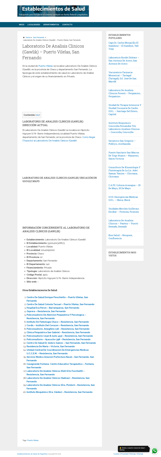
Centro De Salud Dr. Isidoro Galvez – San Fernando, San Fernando (61, 343)
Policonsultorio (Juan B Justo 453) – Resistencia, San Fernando (60, 336)
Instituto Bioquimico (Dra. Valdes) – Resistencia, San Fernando (60, 392)
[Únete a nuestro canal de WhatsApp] (154, 450)
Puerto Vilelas (45, 66)
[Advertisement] (59, 95)
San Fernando (38, 37)
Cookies (116, 454)
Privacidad (124, 454)
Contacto (67, 25)
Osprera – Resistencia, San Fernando (46, 311)
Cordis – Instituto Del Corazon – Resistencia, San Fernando (58, 325)
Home (28, 37)
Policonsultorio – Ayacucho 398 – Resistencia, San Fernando (59, 339)
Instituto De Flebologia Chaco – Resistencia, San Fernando (58, 322)
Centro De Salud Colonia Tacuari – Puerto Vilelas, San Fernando (60, 304)
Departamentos (51, 25)
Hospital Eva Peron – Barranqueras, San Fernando (53, 307)
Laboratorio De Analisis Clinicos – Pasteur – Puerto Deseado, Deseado (123, 223)
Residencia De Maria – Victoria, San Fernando (51, 346)
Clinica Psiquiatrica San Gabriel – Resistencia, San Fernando (58, 332)
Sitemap (132, 454)
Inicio (21, 25)
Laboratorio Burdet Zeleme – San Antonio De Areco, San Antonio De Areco (124, 60)
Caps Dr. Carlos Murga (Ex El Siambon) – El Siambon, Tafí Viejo (124, 45)
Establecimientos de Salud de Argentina (32, 454)
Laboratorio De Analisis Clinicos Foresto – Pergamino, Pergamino (125, 93)
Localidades (34, 25)
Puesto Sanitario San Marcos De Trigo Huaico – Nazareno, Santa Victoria (124, 155)
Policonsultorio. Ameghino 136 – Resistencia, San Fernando (58, 329)
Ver (37, 115)
